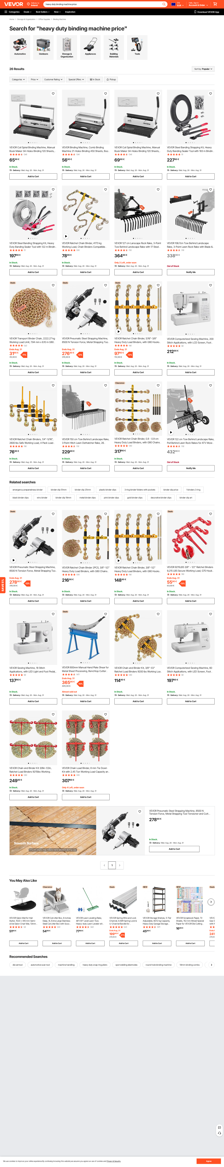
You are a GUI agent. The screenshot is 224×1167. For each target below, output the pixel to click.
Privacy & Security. (114, 1161)
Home (11, 19)
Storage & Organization (26, 19)
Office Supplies (44, 19)
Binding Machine (59, 19)
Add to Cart (33, 176)
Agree (209, 1161)
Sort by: (197, 69)
